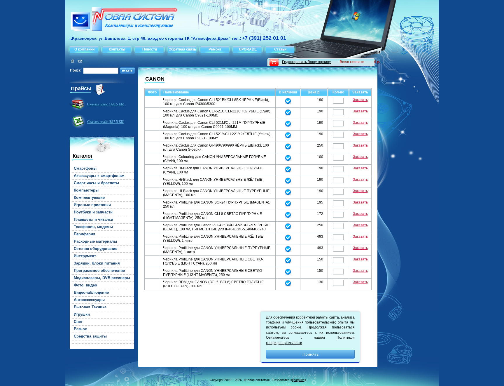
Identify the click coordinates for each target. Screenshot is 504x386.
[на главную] (121, 20)
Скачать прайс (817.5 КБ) (105, 122)
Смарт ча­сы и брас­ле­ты (96, 183)
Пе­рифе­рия (84, 234)
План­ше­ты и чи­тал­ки (93, 220)
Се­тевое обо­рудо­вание (95, 249)
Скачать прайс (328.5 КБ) (105, 104)
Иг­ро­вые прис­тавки (92, 205)
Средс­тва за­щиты (90, 336)
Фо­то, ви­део (85, 285)
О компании (84, 49)
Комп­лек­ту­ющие (89, 198)
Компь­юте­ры (86, 190)
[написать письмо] (79, 61)
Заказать (360, 100)
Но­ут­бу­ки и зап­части (93, 212)
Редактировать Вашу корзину (306, 62)
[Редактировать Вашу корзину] (274, 62)
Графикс (298, 380)
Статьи (280, 49)
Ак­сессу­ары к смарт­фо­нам (99, 176)
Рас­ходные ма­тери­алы (95, 241)
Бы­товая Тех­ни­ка (90, 307)
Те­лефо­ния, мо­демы (93, 227)
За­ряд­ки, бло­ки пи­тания (97, 263)
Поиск (75, 70)
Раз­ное (80, 329)
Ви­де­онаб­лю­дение (91, 293)
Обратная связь (182, 49)
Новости (149, 49)
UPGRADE (248, 49)
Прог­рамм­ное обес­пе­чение (99, 271)
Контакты (117, 49)
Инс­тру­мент (85, 256)
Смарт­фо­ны (85, 168)
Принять (310, 354)
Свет (78, 322)
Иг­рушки (82, 314)
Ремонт (215, 49)
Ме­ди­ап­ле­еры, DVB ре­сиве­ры (102, 278)
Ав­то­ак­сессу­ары (89, 300)
